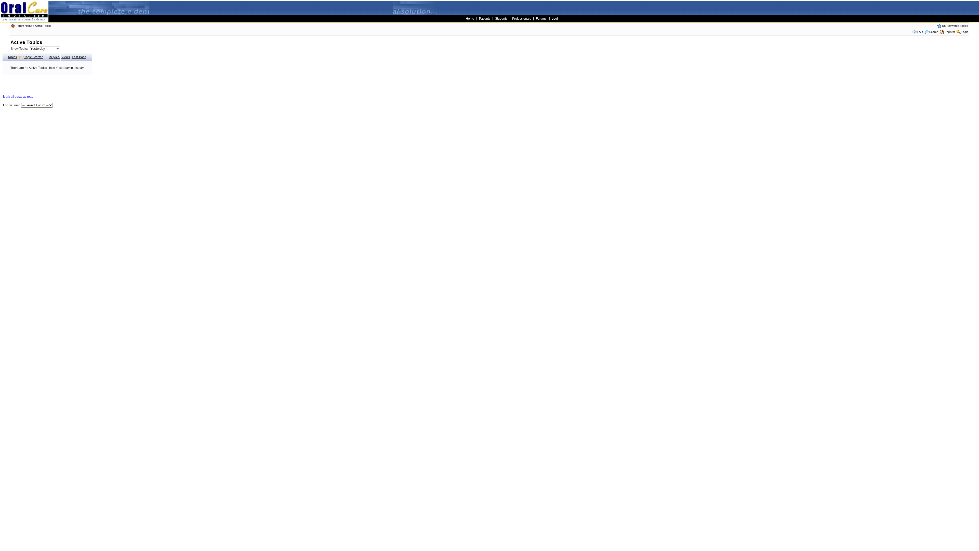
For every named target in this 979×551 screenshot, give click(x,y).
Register (950, 31)
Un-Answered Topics (955, 25)
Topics (12, 57)
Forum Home (24, 25)
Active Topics (43, 25)
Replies (54, 57)
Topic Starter (33, 57)
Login (964, 31)
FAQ (920, 31)
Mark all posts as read (18, 96)
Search (933, 31)
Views (65, 57)
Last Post (79, 57)
